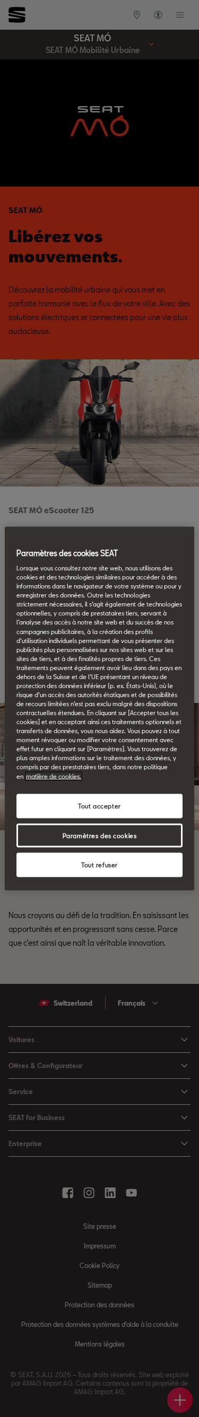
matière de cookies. (53, 775)
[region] (99, 708)
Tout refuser (99, 864)
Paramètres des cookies (100, 835)
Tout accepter (99, 805)
